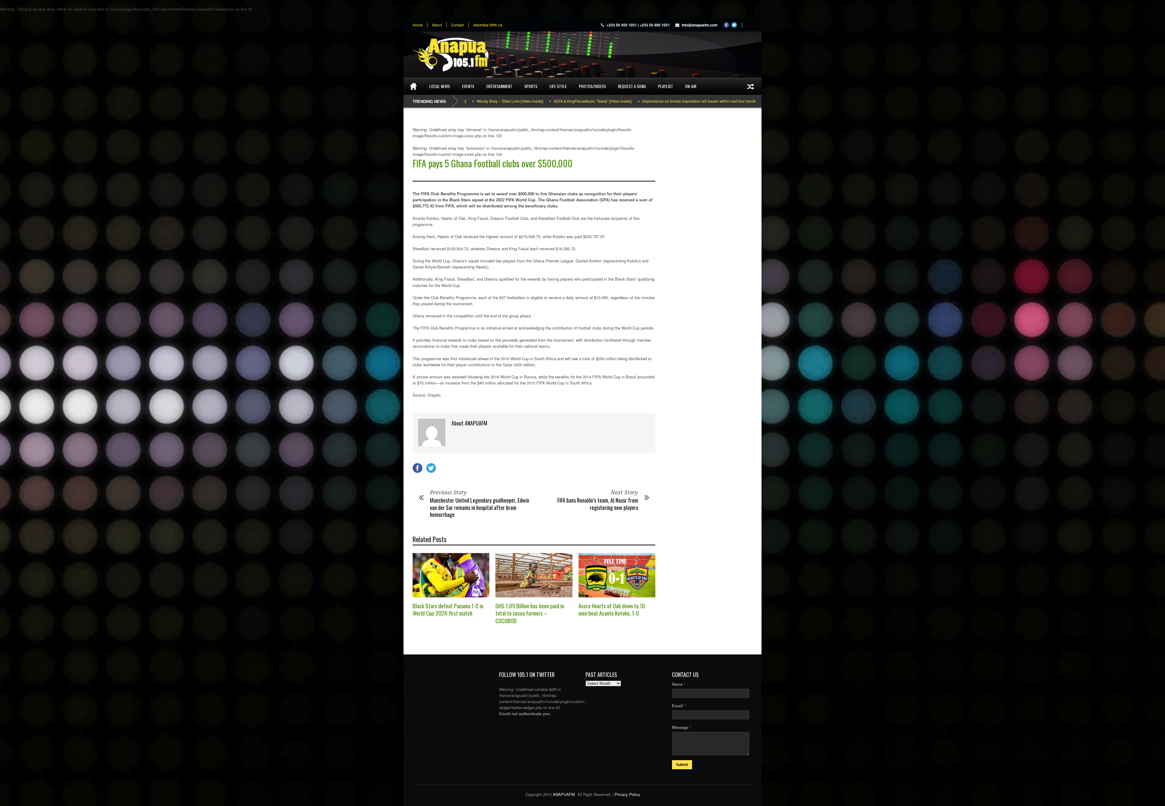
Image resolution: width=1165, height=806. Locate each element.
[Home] (413, 86)
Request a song (632, 86)
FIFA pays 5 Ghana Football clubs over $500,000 (492, 163)
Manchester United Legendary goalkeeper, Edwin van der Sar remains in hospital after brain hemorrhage (479, 507)
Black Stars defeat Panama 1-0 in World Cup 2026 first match (448, 609)
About (437, 24)
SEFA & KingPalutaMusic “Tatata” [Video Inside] (529, 101)
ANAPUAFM (564, 794)
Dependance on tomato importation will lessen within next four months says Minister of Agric (654, 101)
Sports (530, 86)
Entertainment (499, 86)
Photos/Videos (592, 86)
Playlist (665, 86)
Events (468, 86)
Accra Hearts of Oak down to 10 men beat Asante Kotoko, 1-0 (612, 609)
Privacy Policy (627, 794)
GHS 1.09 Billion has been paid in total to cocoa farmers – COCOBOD (529, 613)
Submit (682, 765)
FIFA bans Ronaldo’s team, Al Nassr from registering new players (597, 503)
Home (418, 24)
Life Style (558, 86)
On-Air (690, 86)
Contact (457, 24)
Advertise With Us (487, 24)
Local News (439, 86)
